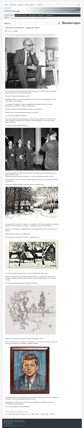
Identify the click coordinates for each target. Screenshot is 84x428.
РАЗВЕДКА (17, 414)
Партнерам (20, 4)
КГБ (11, 414)
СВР (34, 414)
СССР (39, 414)
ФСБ (49, 414)
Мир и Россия (32, 15)
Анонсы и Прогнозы (29, 4)
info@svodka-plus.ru (18, 425)
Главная (6, 4)
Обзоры (20, 18)
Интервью (13, 18)
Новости (6, 18)
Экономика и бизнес (21, 15)
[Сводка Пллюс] (12, 10)
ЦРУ (54, 414)
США (44, 414)
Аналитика (49, 15)
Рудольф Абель (27, 414)
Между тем (41, 15)
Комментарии (28, 18)
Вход (78, 4)
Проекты (39, 4)
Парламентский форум (40, 18)
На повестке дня (8, 15)
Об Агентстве (13, 4)
